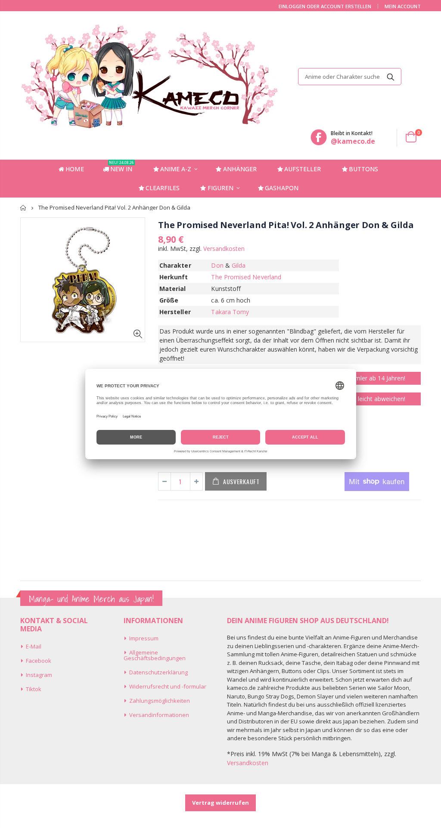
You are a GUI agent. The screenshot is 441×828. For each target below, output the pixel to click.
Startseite (23, 207)
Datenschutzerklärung (158, 672)
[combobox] (349, 76)
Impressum (143, 638)
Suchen (390, 76)
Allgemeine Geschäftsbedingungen (155, 655)
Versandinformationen (159, 715)
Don (217, 265)
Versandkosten (224, 248)
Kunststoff (226, 288)
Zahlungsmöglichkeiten (159, 700)
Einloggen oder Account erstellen (325, 6)
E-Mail (33, 646)
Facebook (38, 660)
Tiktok (33, 689)
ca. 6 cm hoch (230, 300)
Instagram (39, 675)
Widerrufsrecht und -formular (167, 686)
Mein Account (403, 6)
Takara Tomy (230, 312)
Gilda (238, 265)
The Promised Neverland (246, 277)
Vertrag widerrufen (220, 802)
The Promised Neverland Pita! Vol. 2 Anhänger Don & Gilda (286, 225)
